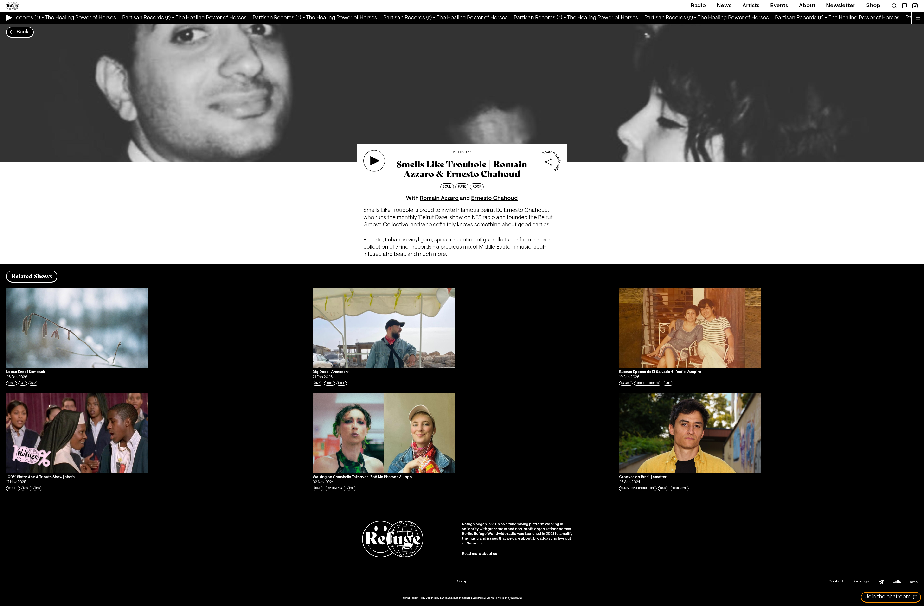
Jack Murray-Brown (483, 598)
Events (779, 6)
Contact (835, 581)
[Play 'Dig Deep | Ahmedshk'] (384, 328)
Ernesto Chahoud (494, 198)
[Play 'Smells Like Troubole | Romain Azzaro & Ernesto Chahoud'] (374, 161)
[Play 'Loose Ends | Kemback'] (77, 328)
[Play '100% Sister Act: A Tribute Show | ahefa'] (77, 433)
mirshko (466, 598)
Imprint (406, 598)
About (807, 6)
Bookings (860, 581)
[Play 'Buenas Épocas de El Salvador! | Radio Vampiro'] (690, 328)
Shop (873, 6)
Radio (698, 6)
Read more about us (479, 554)
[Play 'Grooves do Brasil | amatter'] (690, 433)
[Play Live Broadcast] (8, 18)
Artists (750, 6)
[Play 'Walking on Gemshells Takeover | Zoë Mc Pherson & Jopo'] (384, 433)
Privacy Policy (418, 598)
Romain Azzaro (439, 198)
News (724, 6)
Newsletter (840, 6)
